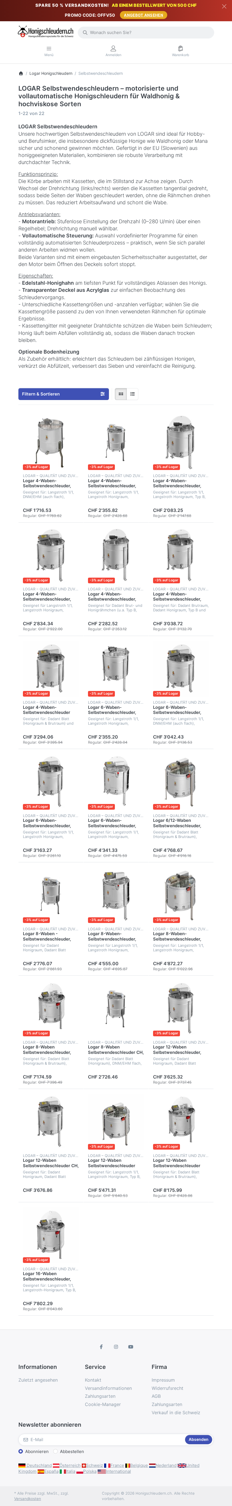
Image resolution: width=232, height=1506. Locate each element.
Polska (89, 1471)
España (51, 1471)
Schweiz (94, 1465)
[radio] (121, 394)
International (118, 1471)
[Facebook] (101, 1347)
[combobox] (146, 33)
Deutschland (38, 1465)
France (117, 1465)
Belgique (139, 1465)
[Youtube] (130, 1347)
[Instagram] (116, 1347)
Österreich (70, 1465)
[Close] (224, 6)
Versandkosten (27, 1498)
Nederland (166, 1465)
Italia (70, 1471)
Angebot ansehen (143, 15)
